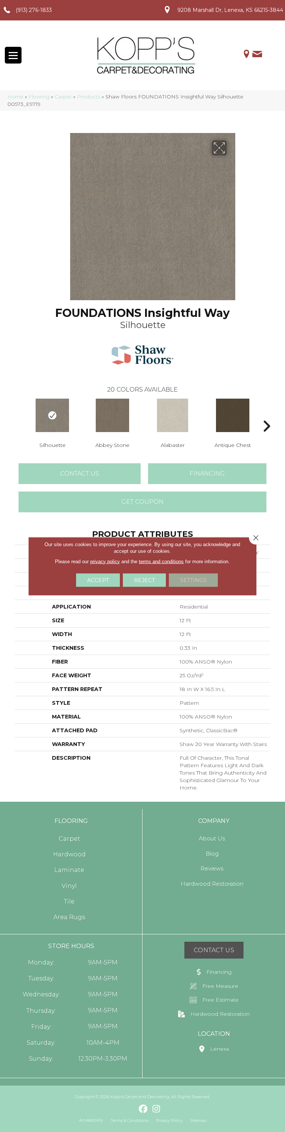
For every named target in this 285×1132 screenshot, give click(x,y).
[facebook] (143, 1109)
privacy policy (105, 561)
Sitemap (198, 1120)
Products (88, 97)
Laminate (69, 869)
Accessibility (91, 1120)
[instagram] (156, 1109)
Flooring (39, 97)
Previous (18, 415)
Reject (144, 580)
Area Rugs (69, 917)
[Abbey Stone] (112, 415)
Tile (69, 901)
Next (266, 415)
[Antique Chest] (233, 415)
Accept (98, 580)
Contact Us (79, 473)
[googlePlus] (130, 1109)
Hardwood (69, 854)
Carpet (63, 97)
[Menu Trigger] (13, 55)
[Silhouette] (52, 415)
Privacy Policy (169, 1120)
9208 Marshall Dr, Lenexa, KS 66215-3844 (230, 10)
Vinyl (69, 885)
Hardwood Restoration (212, 883)
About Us (212, 838)
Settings (193, 580)
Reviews (211, 868)
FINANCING (207, 473)
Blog (212, 853)
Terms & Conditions (129, 1120)
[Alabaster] (172, 415)
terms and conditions (161, 561)
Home (15, 97)
